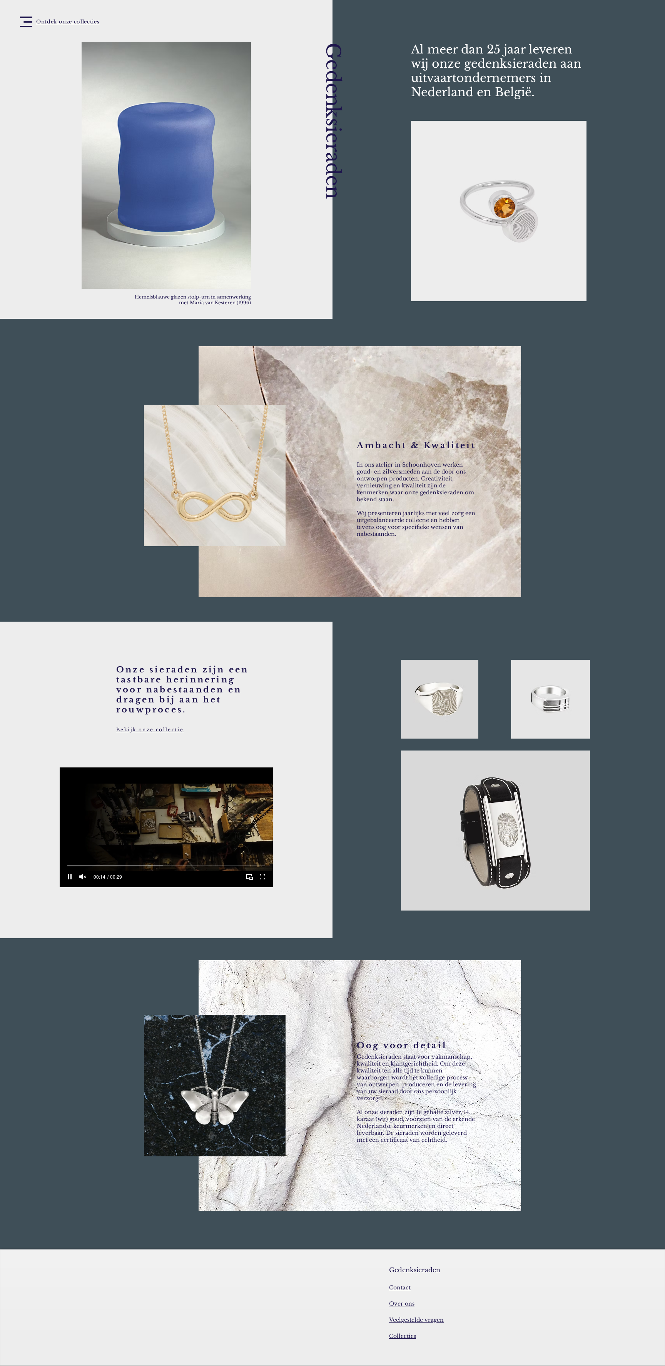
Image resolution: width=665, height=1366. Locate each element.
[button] (26, 22)
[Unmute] (83, 877)
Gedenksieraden (333, 120)
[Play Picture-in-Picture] (249, 877)
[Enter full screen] (262, 877)
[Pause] (70, 877)
